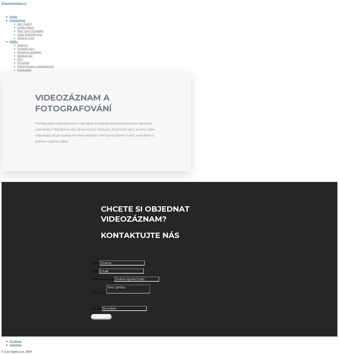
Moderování (24, 55)
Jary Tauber (24, 24)
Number (96, 308)
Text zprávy (98, 292)
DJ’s (20, 59)
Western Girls (25, 38)
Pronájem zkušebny (29, 52)
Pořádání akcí (25, 48)
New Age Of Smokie (30, 31)
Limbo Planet (25, 27)
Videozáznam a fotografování (35, 66)
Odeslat (101, 316)
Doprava (22, 45)
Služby (13, 41)
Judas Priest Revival (29, 34)
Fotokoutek (24, 70)
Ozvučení (23, 63)
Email (94, 271)
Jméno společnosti (102, 279)
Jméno (95, 263)
